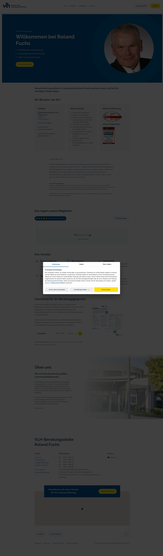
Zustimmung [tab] (56, 264)
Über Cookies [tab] (107, 264)
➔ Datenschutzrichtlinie (57, 283)
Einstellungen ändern (80, 289)
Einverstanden (106, 289)
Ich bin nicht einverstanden (57, 289)
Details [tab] (81, 264)
